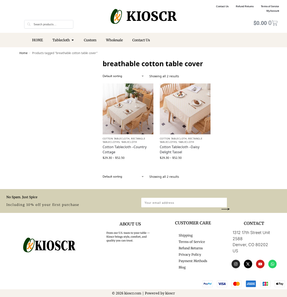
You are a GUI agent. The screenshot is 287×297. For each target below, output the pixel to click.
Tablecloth (129, 141)
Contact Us (222, 6)
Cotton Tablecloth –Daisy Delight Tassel (179, 149)
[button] (225, 209)
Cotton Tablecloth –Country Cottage (125, 149)
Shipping (186, 235)
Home (23, 53)
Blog (182, 267)
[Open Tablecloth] (72, 40)
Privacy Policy (190, 255)
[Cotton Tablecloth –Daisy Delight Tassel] (185, 108)
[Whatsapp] (272, 264)
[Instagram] (236, 264)
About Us (130, 224)
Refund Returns (245, 6)
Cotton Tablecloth (116, 138)
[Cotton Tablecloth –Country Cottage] (128, 108)
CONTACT (254, 223)
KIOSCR (151, 16)
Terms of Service (270, 6)
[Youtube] (260, 264)
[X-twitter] (248, 264)
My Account (272, 10)
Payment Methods (193, 261)
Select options (127, 167)
